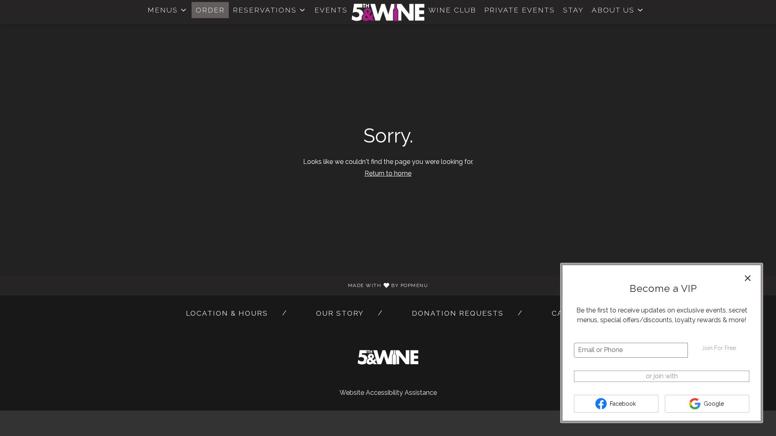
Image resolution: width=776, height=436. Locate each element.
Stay (573, 10)
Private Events (519, 10)
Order (210, 10)
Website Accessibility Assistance (388, 392)
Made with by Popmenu (217, 285)
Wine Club (452, 10)
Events (331, 10)
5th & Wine (388, 357)
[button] (167, 10)
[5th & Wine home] (388, 12)
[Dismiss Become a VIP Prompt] (747, 278)
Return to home (388, 173)
